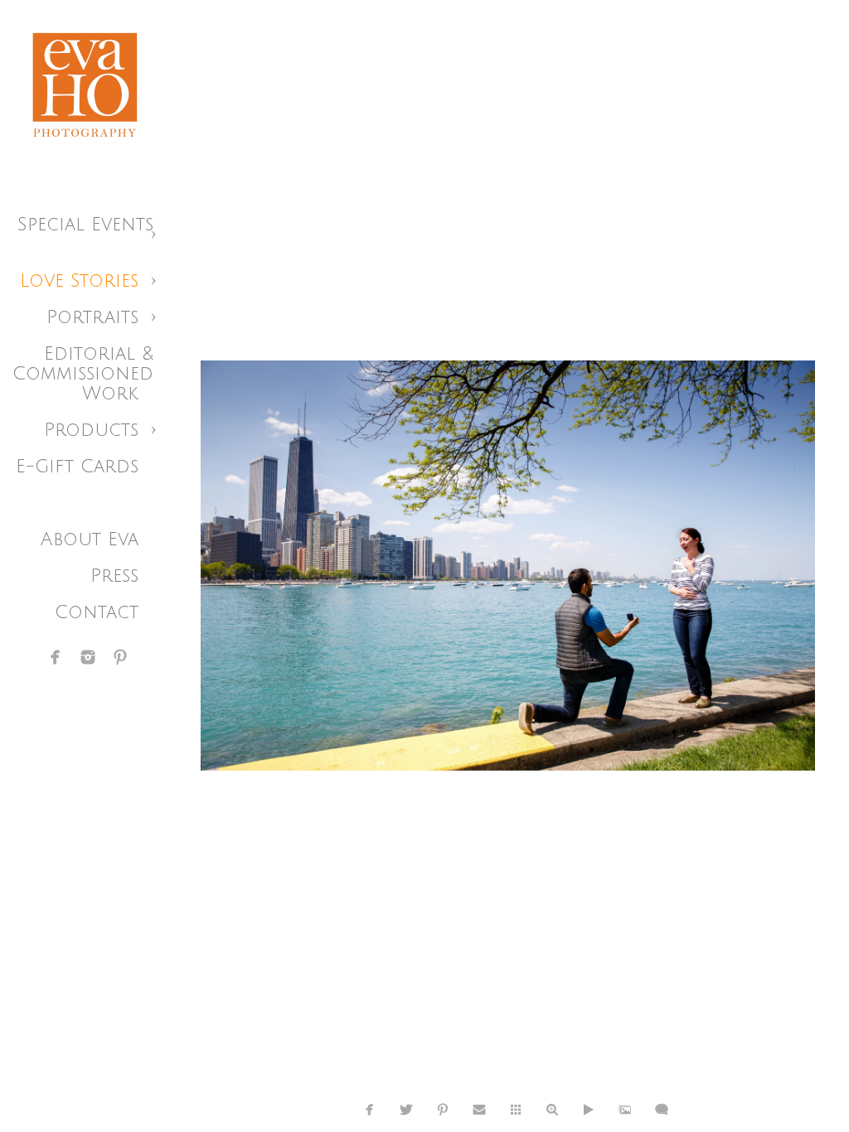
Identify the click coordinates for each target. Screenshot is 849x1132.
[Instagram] (88, 657)
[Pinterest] (120, 657)
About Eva (89, 539)
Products (91, 430)
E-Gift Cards (77, 467)
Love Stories (79, 281)
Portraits (92, 317)
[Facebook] (55, 657)
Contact (96, 612)
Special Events (85, 225)
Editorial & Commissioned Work (82, 374)
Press (114, 576)
